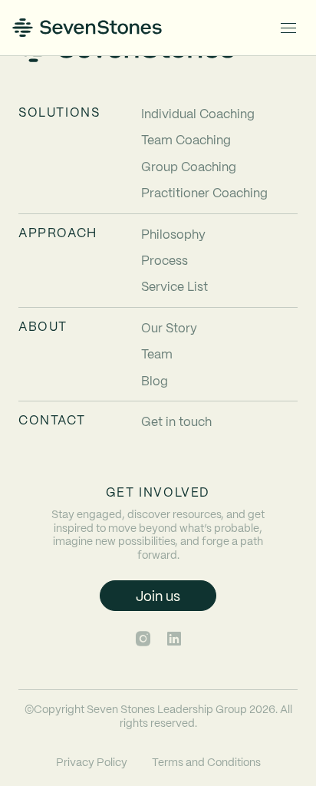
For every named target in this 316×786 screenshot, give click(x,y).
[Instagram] (143, 638)
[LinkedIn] (174, 638)
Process (164, 259)
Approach (57, 232)
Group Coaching (188, 166)
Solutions (59, 112)
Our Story (169, 327)
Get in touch (176, 421)
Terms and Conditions (206, 761)
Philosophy (173, 233)
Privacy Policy (91, 761)
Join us (158, 595)
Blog (154, 380)
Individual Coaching (198, 113)
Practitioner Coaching (204, 192)
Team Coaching (186, 139)
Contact (51, 420)
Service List (174, 286)
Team (157, 353)
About (42, 326)
